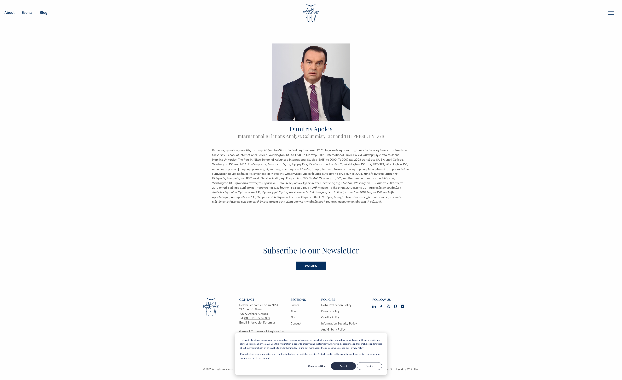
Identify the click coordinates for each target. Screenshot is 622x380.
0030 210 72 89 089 (257, 318)
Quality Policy (330, 317)
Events (27, 12)
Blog (43, 12)
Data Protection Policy (336, 305)
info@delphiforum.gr (261, 322)
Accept (343, 366)
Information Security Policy (339, 323)
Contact (295, 323)
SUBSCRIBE (311, 265)
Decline (369, 366)
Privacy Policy (330, 311)
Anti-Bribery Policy (333, 329)
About (9, 12)
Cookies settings (317, 366)
